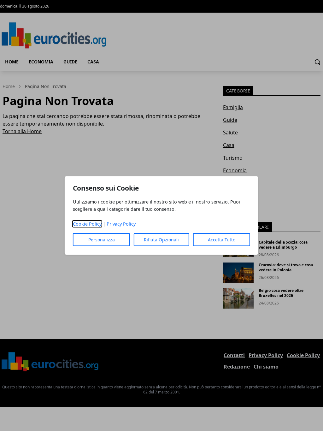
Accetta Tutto (221, 240)
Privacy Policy (121, 224)
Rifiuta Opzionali (161, 240)
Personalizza (101, 240)
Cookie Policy (87, 224)
